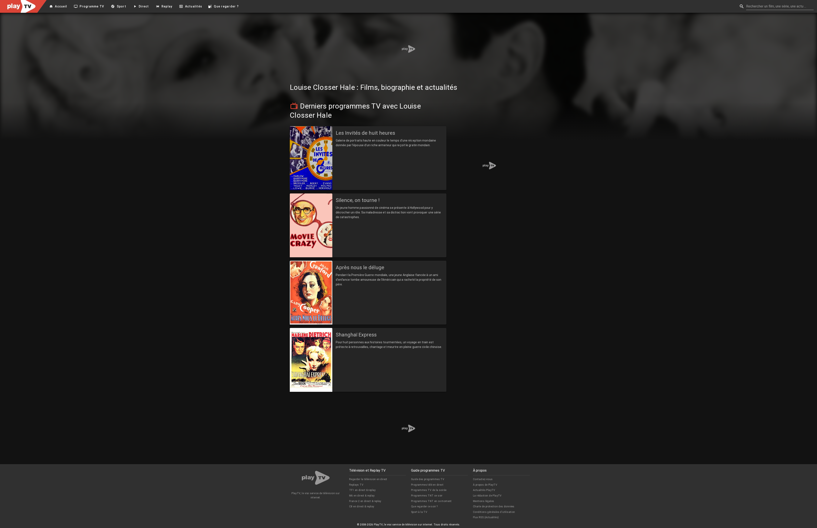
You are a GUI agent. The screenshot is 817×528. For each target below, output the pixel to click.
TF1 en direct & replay (362, 490)
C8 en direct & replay (361, 506)
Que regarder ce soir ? (424, 506)
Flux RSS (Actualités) (486, 517)
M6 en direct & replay (361, 495)
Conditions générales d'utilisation (494, 512)
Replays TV (356, 484)
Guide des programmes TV (427, 479)
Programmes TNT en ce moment (431, 501)
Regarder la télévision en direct (368, 479)
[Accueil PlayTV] (315, 478)
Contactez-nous (483, 479)
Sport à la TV (419, 512)
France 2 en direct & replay (365, 501)
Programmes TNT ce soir (427, 495)
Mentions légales (483, 501)
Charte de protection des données (493, 506)
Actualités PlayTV (484, 490)
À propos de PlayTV (485, 484)
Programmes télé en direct (427, 484)
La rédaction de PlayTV (487, 495)
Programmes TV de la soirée (428, 490)
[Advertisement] (408, 49)
